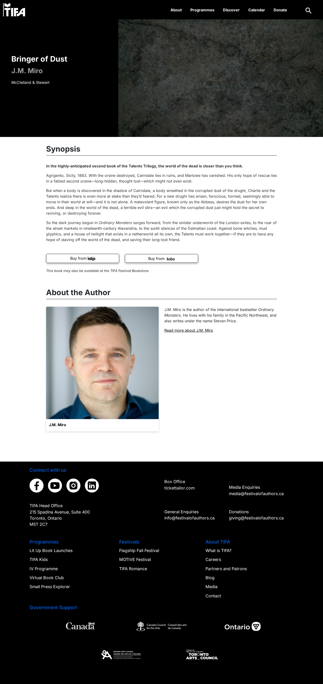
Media (211, 586)
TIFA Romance (133, 568)
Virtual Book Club (47, 577)
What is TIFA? (218, 550)
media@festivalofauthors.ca (256, 493)
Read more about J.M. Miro (188, 330)
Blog (209, 577)
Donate (280, 10)
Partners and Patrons (226, 568)
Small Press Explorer (50, 586)
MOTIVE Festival (135, 559)
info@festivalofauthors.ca (189, 517)
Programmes (202, 10)
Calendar (256, 10)
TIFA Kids (39, 559)
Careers (213, 559)
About (176, 10)
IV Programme (44, 568)
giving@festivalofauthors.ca (256, 517)
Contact (213, 595)
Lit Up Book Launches (51, 550)
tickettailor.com (179, 487)
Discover (231, 10)
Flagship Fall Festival (139, 550)
